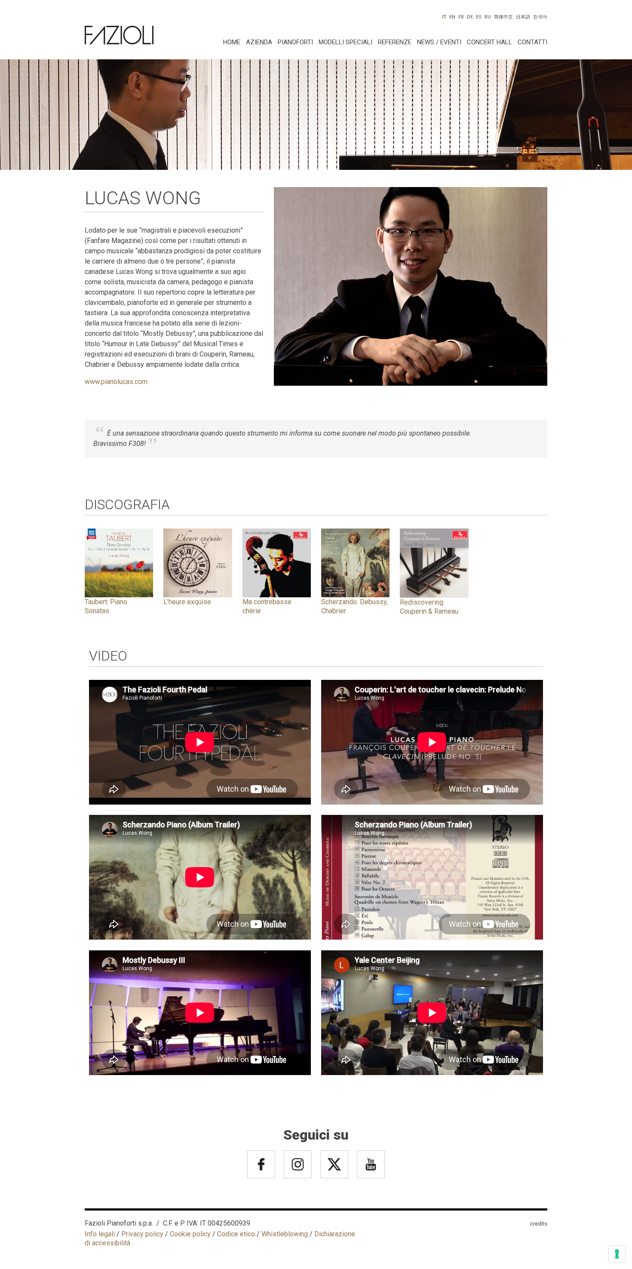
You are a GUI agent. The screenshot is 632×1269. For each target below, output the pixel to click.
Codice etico (236, 1234)
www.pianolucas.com (116, 382)
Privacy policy (142, 1234)
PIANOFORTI (295, 42)
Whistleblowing (284, 1234)
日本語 (523, 17)
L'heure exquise (187, 602)
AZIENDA (259, 42)
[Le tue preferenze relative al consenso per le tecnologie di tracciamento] (617, 1254)
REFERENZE (394, 42)
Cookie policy (190, 1234)
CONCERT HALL (489, 42)
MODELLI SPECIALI (345, 42)
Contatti (532, 42)
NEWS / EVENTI (439, 42)
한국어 (540, 17)
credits (538, 1223)
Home (231, 42)
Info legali (100, 1234)
